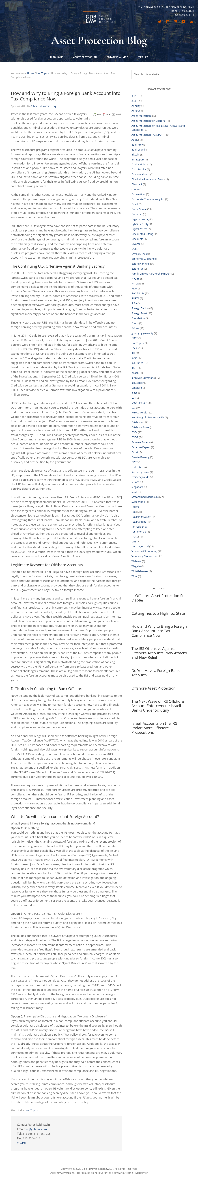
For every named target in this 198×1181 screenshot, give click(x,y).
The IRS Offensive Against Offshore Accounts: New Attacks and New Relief (159, 653)
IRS (133, 368)
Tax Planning (138, 521)
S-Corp (135, 482)
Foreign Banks (139, 308)
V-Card (21, 1143)
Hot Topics (32, 1110)
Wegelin (136, 566)
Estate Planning (140, 263)
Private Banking (140, 457)
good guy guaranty (142, 333)
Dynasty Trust (139, 253)
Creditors (136, 214)
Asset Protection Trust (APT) (147, 134)
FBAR (134, 288)
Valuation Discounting (144, 551)
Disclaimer (141, 1172)
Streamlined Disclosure (145, 497)
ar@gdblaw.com (36, 1129)
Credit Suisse (139, 209)
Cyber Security (139, 224)
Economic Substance (143, 258)
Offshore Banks (140, 427)
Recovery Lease (140, 472)
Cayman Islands (140, 174)
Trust (134, 536)
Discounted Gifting (142, 234)
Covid (134, 204)
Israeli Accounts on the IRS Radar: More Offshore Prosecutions (154, 728)
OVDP (134, 437)
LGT (133, 397)
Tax (133, 511)
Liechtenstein (139, 402)
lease (134, 392)
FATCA (135, 283)
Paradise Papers (141, 447)
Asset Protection (141, 116)
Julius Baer (137, 382)
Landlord (136, 387)
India (134, 358)
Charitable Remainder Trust (147, 179)
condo (135, 189)
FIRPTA (135, 298)
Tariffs (135, 506)
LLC (133, 407)
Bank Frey (137, 144)
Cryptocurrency (140, 219)
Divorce (135, 244)
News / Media (139, 412)
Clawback (136, 184)
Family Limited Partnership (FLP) (150, 273)
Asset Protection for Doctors (148, 120)
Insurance (137, 363)
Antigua (135, 111)
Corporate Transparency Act (148, 199)
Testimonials (138, 531)
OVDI (134, 432)
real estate (137, 467)
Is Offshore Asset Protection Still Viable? (158, 598)
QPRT (134, 462)
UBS (133, 541)
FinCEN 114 (137, 293)
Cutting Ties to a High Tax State (158, 613)
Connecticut (138, 194)
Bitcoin (135, 154)
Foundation (138, 318)
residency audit (140, 477)
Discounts (137, 239)
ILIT (133, 353)
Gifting (135, 328)
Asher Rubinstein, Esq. (43, 106)
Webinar (136, 561)
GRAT (134, 338)
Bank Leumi (138, 149)
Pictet (134, 452)
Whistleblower (139, 571)
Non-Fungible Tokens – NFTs (147, 417)
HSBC (134, 348)
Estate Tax (137, 268)
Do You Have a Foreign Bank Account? (155, 672)
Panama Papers (140, 442)
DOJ (133, 249)
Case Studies (138, 169)
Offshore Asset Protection (153, 688)
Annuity (135, 106)
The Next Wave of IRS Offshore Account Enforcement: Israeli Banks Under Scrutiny (157, 706)
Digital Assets (139, 229)
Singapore (137, 487)
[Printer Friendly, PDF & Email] (107, 114)
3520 (134, 96)
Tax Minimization (141, 516)
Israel (134, 373)
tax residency (139, 526)
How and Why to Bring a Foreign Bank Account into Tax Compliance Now (159, 631)
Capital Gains (139, 164)
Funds (135, 323)
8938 (134, 101)
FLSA (134, 303)
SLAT (134, 492)
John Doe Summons (143, 378)
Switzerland (138, 502)
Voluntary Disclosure (143, 556)
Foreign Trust (139, 313)
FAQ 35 (135, 278)
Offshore (136, 422)
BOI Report (137, 159)
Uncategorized (140, 546)
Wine (134, 576)
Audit (134, 139)
